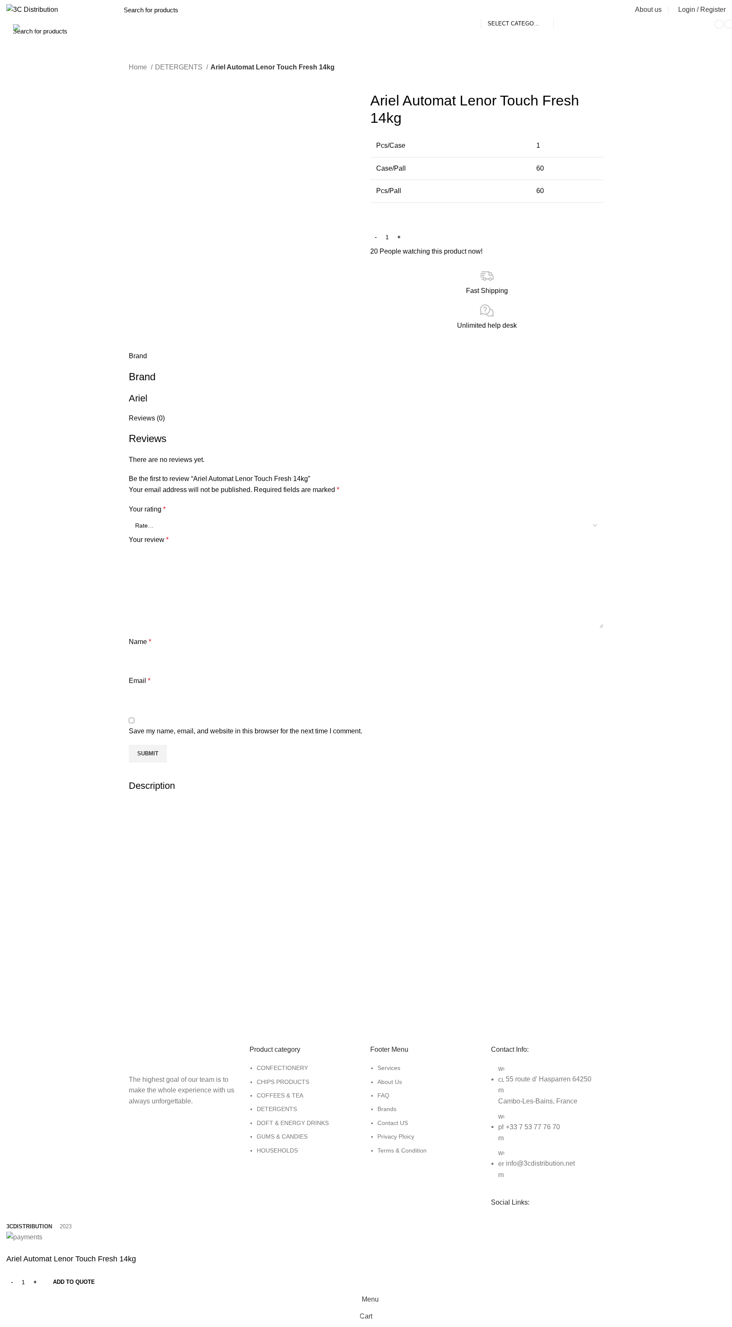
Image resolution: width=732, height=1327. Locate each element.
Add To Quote (74, 1282)
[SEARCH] (565, 9)
